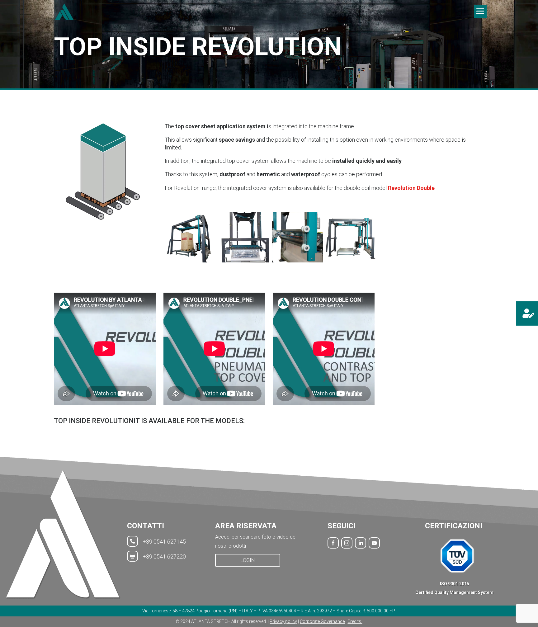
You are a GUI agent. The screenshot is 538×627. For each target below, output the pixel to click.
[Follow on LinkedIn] (360, 543)
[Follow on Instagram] (346, 543)
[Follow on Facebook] (333, 543)
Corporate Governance (322, 621)
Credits (354, 621)
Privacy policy (283, 621)
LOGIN (248, 560)
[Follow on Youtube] (374, 543)
